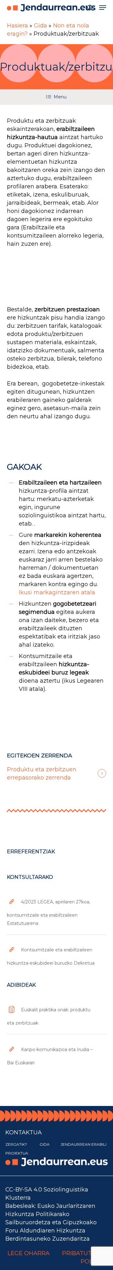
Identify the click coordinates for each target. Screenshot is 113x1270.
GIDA (45, 1144)
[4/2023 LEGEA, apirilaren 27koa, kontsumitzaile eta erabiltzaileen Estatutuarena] (56, 910)
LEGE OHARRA (29, 1253)
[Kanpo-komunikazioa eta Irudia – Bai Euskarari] (56, 1054)
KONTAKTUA (23, 1132)
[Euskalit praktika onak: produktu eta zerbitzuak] (56, 1014)
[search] (90, 7)
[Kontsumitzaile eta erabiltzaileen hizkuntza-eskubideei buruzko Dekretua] (56, 954)
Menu (60, 97)
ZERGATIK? (16, 1144)
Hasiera (17, 25)
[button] (102, 7)
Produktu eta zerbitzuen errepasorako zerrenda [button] (41, 773)
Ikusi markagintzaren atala (57, 592)
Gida (40, 25)
